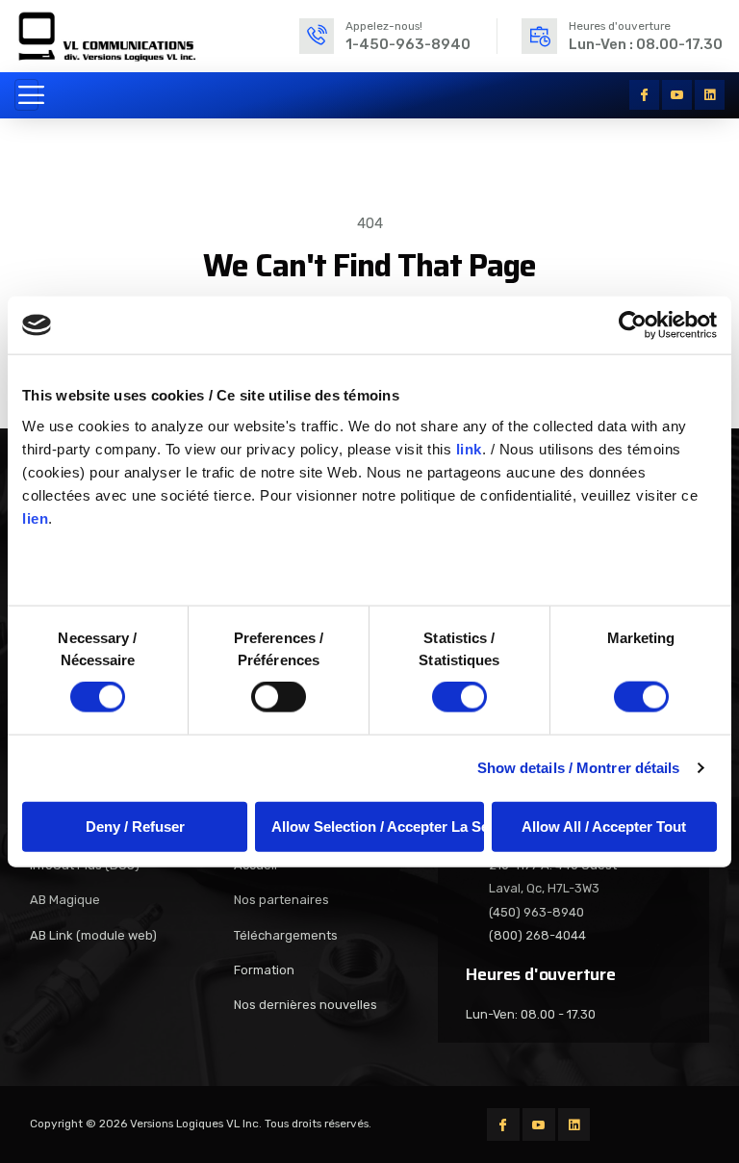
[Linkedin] (710, 95)
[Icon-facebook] (644, 95)
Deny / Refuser (135, 825)
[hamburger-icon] (26, 95)
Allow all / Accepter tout (604, 825)
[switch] (278, 697)
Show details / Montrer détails (578, 768)
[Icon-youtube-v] (677, 95)
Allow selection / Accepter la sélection (377, 825)
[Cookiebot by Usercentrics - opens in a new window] (632, 325)
